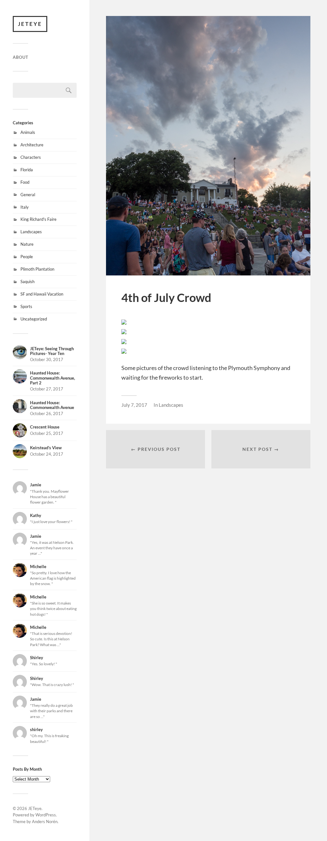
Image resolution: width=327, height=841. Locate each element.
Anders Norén (44, 821)
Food (24, 182)
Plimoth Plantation (37, 269)
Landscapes (31, 231)
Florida (26, 169)
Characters (30, 157)
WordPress (45, 814)
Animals (27, 132)
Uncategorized (33, 318)
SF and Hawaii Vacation (41, 294)
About (20, 57)
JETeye (30, 23)
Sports (26, 306)
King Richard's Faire (38, 219)
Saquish (27, 281)
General (27, 194)
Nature (27, 244)
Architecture (31, 144)
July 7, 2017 (134, 405)
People (26, 256)
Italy (24, 207)
